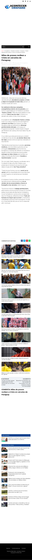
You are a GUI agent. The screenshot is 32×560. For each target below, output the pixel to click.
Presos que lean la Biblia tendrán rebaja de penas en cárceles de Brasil (14, 359)
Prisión (26, 50)
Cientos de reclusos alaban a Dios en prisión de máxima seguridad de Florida (15, 285)
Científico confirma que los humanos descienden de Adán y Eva (17, 491)
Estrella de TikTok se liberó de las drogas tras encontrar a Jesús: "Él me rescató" (18, 497)
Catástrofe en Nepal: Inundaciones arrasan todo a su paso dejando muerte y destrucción (19, 455)
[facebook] (23, 1)
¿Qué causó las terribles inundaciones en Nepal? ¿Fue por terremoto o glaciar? (18, 485)
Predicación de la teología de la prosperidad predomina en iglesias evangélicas (17, 474)
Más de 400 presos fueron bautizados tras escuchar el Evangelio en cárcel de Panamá (15, 271)
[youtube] (30, 1)
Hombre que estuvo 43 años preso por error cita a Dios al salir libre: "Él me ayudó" (15, 315)
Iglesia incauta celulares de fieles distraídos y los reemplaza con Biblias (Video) (19, 479)
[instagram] (25, 1)
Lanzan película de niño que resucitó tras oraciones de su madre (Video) (18, 448)
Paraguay (22, 50)
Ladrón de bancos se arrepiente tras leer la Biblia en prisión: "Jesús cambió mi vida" (14, 344)
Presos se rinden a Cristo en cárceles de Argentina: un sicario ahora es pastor (15, 300)
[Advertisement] (16, 27)
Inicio (2, 50)
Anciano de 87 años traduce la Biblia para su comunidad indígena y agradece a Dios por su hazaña (19, 462)
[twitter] (27, 1)
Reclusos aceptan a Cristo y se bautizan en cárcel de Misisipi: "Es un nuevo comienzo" (15, 329)
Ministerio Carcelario (15, 50)
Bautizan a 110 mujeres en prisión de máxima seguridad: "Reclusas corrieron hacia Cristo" (13, 256)
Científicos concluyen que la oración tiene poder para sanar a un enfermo (19, 438)
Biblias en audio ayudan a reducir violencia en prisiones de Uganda (15, 373)
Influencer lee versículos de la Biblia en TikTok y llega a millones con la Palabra (18, 467)
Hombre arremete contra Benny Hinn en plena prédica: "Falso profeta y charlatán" (18, 503)
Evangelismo (7, 50)
